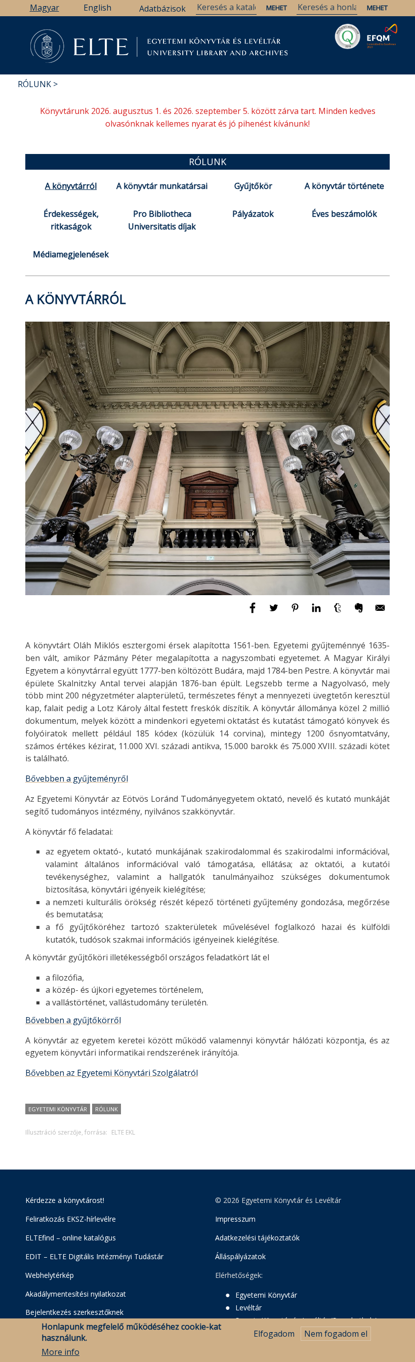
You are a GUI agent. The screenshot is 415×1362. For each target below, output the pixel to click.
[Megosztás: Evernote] (359, 612)
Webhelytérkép (49, 1275)
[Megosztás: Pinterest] (296, 612)
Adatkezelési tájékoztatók (257, 1237)
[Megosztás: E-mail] (380, 612)
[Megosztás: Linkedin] (317, 612)
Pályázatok (253, 213)
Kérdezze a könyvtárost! (64, 1200)
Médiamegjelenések (71, 254)
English (97, 7)
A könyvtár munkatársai (162, 185)
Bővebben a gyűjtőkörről (73, 1020)
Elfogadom (274, 1333)
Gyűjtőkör (253, 185)
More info (60, 1351)
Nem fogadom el (335, 1333)
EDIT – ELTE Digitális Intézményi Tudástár (94, 1256)
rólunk (106, 1109)
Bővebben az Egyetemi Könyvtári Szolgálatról (111, 1072)
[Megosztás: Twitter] (274, 612)
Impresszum (235, 1219)
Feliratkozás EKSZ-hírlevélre (70, 1219)
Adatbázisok (162, 8)
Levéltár (248, 1307)
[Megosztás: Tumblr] (338, 612)
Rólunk (34, 84)
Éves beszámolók (344, 213)
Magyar (44, 7)
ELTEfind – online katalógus (70, 1237)
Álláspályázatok (240, 1256)
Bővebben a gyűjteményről (76, 778)
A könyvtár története (344, 185)
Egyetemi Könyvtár (57, 1109)
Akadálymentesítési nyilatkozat (75, 1294)
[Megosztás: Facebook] (253, 612)
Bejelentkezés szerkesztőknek (74, 1312)
